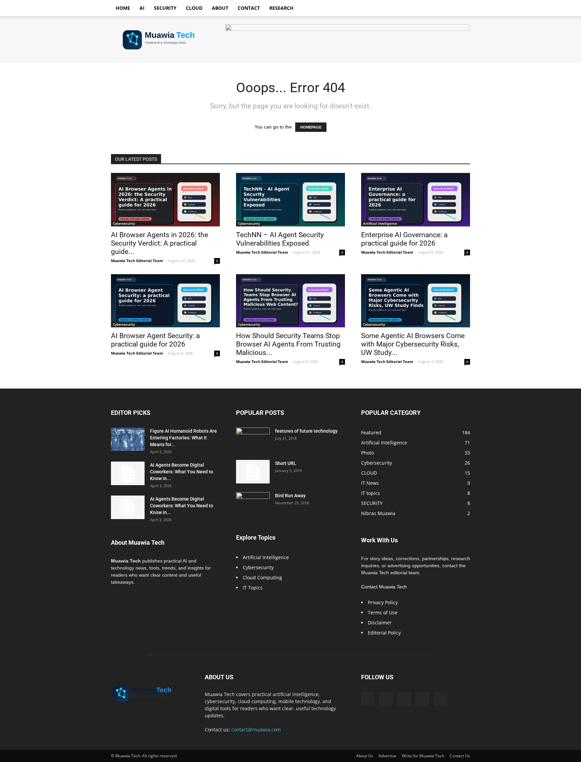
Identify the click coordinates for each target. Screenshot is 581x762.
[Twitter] (386, 699)
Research (281, 8)
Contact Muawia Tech (384, 586)
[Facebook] (368, 699)
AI (142, 8)
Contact (249, 8)
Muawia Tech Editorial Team (137, 260)
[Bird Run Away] (253, 504)
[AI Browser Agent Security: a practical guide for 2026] (165, 301)
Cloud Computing (262, 577)
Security (165, 8)
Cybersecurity (124, 223)
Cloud (194, 8)
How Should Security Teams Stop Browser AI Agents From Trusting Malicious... (288, 344)
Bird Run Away (290, 495)
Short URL (285, 463)
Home (123, 8)
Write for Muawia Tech (423, 756)
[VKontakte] (422, 699)
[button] (462, 8)
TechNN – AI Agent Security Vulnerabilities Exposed (280, 239)
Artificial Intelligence (380, 223)
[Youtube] (440, 699)
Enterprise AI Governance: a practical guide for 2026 (404, 239)
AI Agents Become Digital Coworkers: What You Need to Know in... (181, 471)
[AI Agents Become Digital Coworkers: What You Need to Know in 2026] (128, 473)
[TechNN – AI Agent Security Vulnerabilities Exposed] (290, 199)
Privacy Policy (383, 602)
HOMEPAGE (310, 127)
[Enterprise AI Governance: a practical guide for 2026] (415, 199)
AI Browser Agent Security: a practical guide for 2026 (155, 340)
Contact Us (460, 756)
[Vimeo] (404, 699)
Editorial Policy (384, 632)
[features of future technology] (253, 439)
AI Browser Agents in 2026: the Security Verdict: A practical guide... (159, 243)
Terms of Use (382, 612)
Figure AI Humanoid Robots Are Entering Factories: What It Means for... (183, 437)
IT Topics (253, 587)
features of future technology (306, 431)
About (220, 8)
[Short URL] (253, 471)
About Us (364, 756)
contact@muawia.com (256, 729)
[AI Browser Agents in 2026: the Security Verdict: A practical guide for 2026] (165, 199)
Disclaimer (380, 622)
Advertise (387, 756)
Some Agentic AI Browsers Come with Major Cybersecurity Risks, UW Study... (413, 344)
